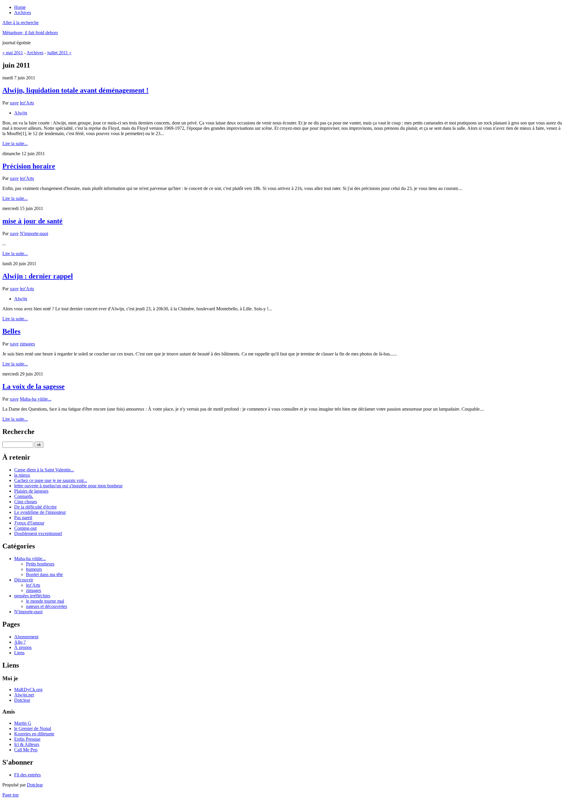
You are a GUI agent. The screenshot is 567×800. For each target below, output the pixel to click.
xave (14, 102)
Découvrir (23, 579)
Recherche (18, 431)
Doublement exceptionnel (38, 533)
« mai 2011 (12, 52)
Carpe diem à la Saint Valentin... (44, 469)
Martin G (22, 723)
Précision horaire (28, 166)
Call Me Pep (26, 749)
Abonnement (26, 636)
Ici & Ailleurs (26, 744)
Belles (11, 331)
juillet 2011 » (59, 52)
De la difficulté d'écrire (35, 506)
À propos (23, 647)
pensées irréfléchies (32, 595)
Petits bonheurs (40, 563)
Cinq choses (25, 501)
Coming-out (25, 528)
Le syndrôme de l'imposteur (40, 512)
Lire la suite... (15, 143)
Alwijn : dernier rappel (37, 276)
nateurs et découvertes (46, 606)
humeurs (34, 569)
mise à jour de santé (32, 221)
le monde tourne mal (45, 601)
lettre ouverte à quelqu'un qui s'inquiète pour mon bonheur (68, 485)
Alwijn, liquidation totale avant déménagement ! (75, 90)
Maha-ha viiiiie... (35, 398)
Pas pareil (23, 517)
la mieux (22, 475)
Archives (35, 52)
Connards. (23, 496)
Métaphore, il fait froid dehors (30, 32)
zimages (27, 343)
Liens (19, 652)
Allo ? (20, 642)
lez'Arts (27, 102)
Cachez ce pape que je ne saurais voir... (50, 480)
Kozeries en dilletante (34, 733)
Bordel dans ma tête (44, 574)
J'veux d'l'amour (29, 522)
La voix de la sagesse (33, 386)
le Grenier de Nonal (32, 728)
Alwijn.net (24, 694)
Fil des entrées (27, 774)
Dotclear (22, 700)
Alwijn (20, 112)
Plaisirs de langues (31, 491)
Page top (10, 794)
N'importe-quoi (34, 233)
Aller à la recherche (20, 22)
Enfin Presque (27, 739)
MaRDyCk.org (28, 689)
